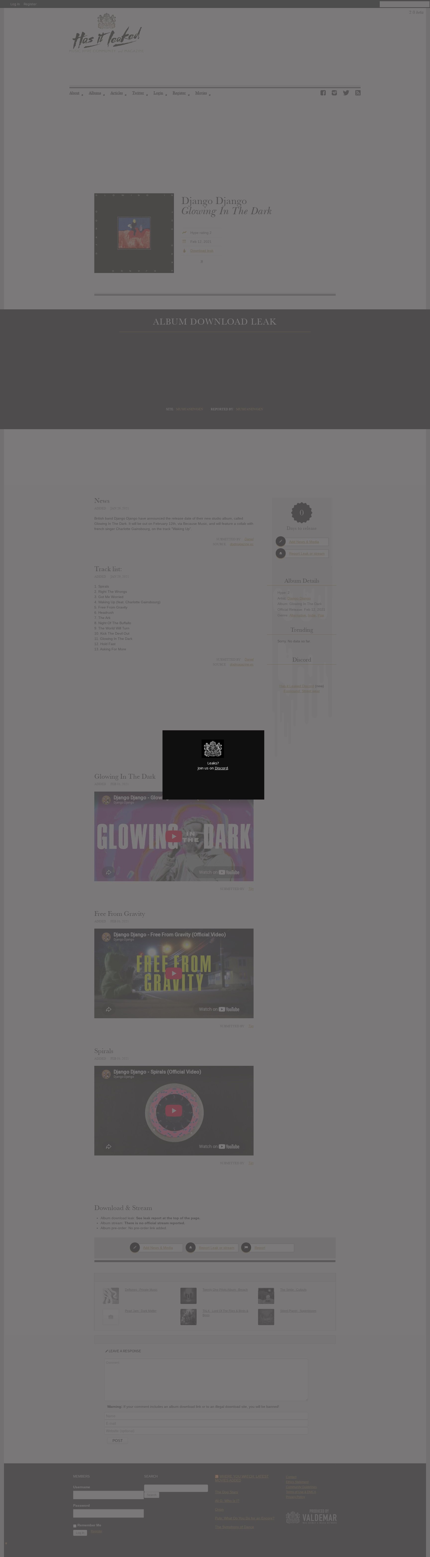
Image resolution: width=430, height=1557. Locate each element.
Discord (221, 767)
